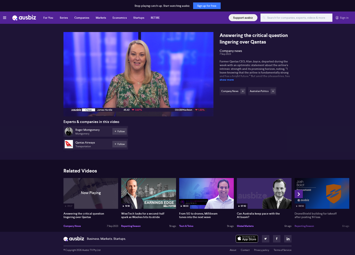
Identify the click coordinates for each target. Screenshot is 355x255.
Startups (138, 18)
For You (48, 18)
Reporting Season (131, 226)
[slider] (138, 101)
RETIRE (155, 18)
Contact (245, 250)
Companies (81, 18)
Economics (120, 18)
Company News (72, 226)
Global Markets (245, 226)
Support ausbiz (243, 18)
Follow (242, 91)
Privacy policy (261, 250)
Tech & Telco (186, 226)
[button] (139, 75)
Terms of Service (283, 250)
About (233, 250)
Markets (101, 18)
